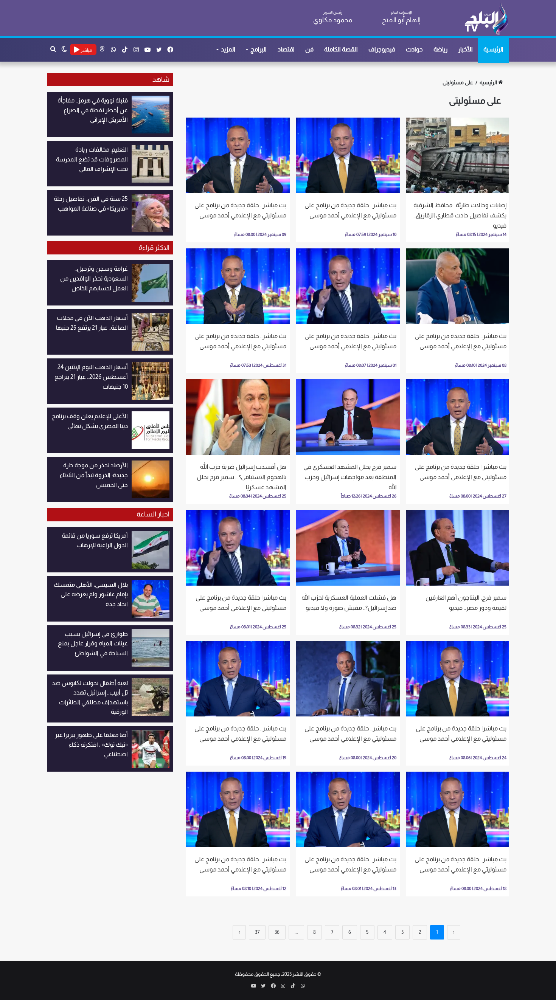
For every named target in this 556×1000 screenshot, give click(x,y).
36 (277, 932)
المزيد (228, 49)
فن (309, 49)
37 (257, 932)
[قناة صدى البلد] (486, 19)
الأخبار (465, 49)
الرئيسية (493, 49)
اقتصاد (286, 49)
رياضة (440, 49)
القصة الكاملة (341, 49)
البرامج (258, 49)
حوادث (414, 49)
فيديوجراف (381, 49)
